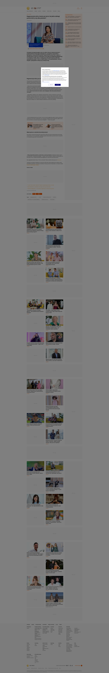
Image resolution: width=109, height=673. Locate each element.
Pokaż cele (51, 84)
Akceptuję (57, 84)
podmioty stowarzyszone (56, 70)
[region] (55, 77)
